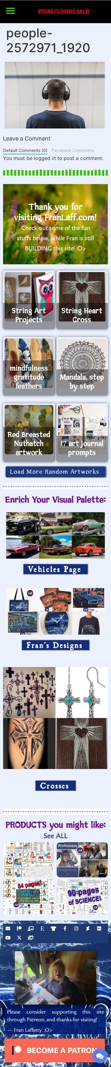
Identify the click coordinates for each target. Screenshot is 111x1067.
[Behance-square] (100, 929)
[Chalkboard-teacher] (31, 929)
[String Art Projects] (29, 297)
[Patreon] (20, 929)
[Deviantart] (88, 929)
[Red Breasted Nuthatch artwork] (29, 429)
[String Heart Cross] (82, 297)
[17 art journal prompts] (82, 429)
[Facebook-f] (65, 929)
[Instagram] (77, 929)
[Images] (31, 938)
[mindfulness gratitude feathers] (29, 363)
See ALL (56, 836)
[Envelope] (8, 929)
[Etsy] (42, 929)
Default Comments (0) (25, 150)
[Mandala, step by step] (82, 363)
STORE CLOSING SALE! (64, 11)
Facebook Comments (73, 150)
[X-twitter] (20, 938)
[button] (10, 10)
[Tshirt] (54, 929)
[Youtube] (8, 938)
